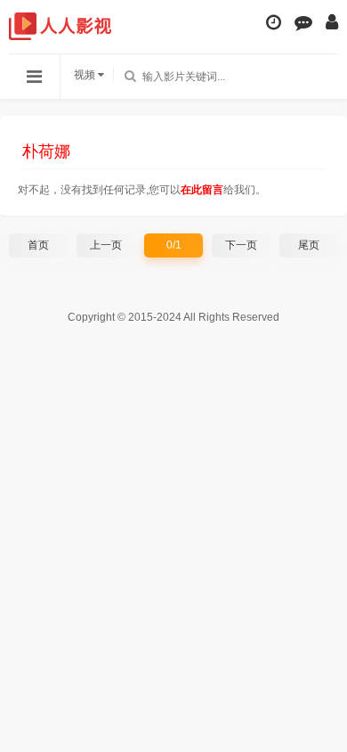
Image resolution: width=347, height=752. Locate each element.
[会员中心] (332, 22)
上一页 (106, 245)
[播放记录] (273, 22)
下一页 (241, 245)
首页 (38, 245)
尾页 (308, 245)
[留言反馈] (303, 22)
